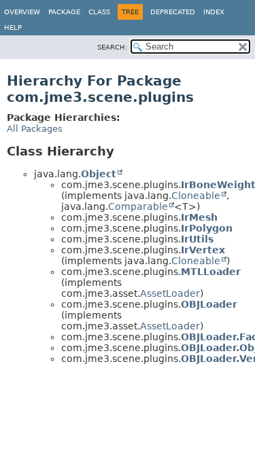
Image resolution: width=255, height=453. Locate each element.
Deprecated (172, 12)
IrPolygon (207, 228)
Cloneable (195, 195)
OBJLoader (209, 304)
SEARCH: (112, 47)
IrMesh (199, 217)
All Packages (35, 129)
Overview (22, 12)
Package (64, 12)
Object (98, 173)
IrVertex (203, 249)
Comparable (138, 206)
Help (13, 27)
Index (213, 12)
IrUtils (197, 239)
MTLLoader (211, 271)
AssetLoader (170, 293)
